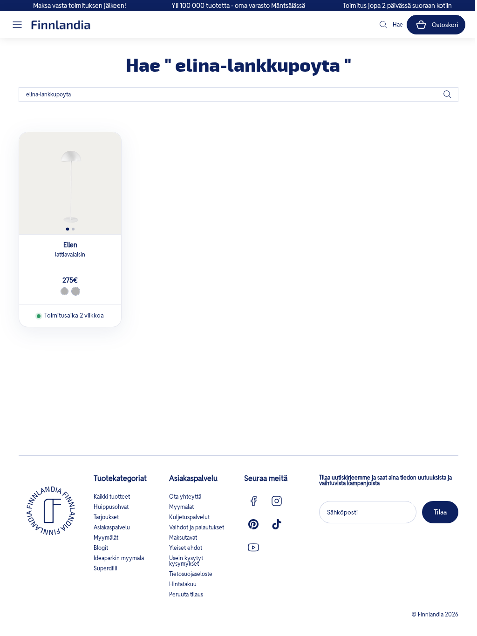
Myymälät (106, 537)
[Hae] (447, 94)
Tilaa (440, 512)
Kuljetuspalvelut (189, 517)
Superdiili (105, 568)
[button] (17, 24)
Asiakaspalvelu (112, 527)
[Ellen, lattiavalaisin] (70, 183)
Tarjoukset (106, 517)
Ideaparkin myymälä (119, 558)
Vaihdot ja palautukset (196, 527)
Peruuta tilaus (186, 594)
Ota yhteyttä (185, 496)
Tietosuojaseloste (190, 573)
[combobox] (238, 94)
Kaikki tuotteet (112, 496)
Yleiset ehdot (185, 547)
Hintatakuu (183, 584)
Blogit (101, 547)
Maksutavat (183, 537)
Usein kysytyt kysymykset (186, 561)
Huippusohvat (111, 506)
